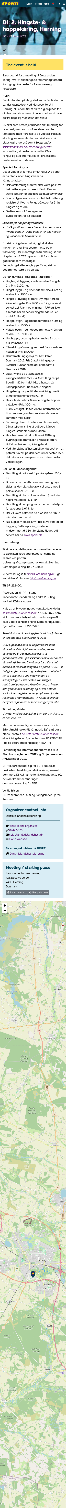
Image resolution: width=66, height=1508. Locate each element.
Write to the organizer (23, 825)
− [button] (5, 910)
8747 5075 (16, 830)
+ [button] (5, 905)
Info (5, 50)
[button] (54, 3)
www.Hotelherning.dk (40, 574)
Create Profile (42, 3)
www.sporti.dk (33, 535)
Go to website (18, 839)
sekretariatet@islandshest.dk (40, 734)
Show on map (17, 892)
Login (29, 3)
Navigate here (39, 892)
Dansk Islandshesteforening (27, 853)
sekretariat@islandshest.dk (20, 613)
